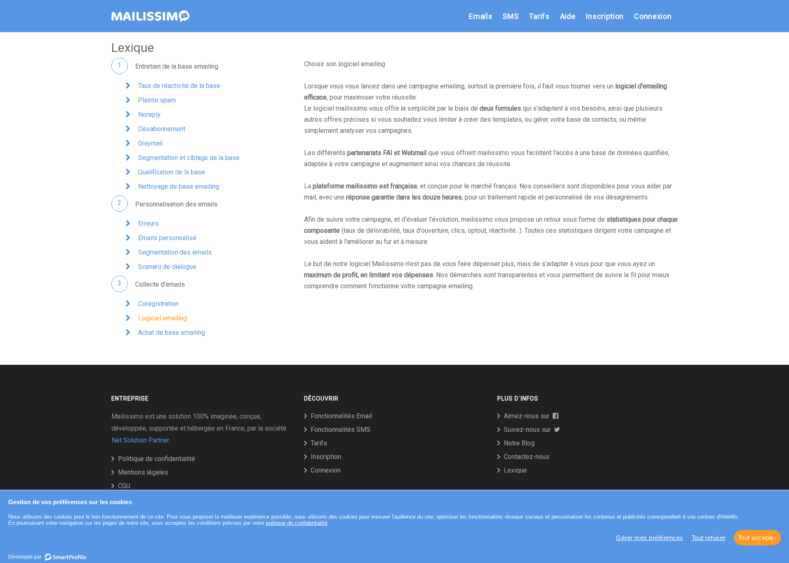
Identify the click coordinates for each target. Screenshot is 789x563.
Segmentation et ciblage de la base (189, 158)
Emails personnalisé (167, 238)
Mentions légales (143, 472)
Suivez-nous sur (529, 429)
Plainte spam (157, 100)
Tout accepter (757, 537)
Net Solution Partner (140, 440)
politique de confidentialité (297, 523)
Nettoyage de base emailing (178, 186)
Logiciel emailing (162, 318)
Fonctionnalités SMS (340, 429)
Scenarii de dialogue (167, 267)
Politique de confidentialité (156, 459)
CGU (124, 486)
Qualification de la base (171, 172)
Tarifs (539, 16)
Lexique (515, 470)
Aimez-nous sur (528, 416)
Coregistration (158, 304)
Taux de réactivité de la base (179, 86)
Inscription (605, 16)
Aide (568, 16)
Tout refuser (709, 537)
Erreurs (148, 223)
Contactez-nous (526, 457)
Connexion (652, 16)
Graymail (150, 143)
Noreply (149, 114)
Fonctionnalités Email (341, 416)
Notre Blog (519, 443)
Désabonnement (161, 129)
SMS (511, 16)
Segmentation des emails (175, 252)
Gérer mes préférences (649, 537)
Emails (480, 16)
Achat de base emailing (171, 332)
